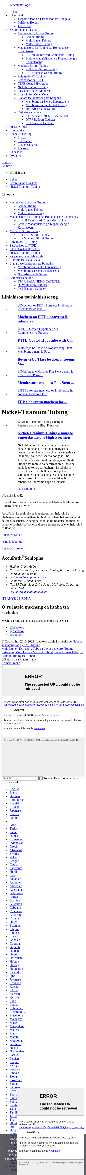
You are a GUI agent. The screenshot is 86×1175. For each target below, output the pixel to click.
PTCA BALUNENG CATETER (47, 116)
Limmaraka (17, 130)
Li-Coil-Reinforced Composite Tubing (50, 55)
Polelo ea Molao (12, 534)
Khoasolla (16, 152)
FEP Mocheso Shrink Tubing (44, 72)
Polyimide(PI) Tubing (31, 76)
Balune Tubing (35, 37)
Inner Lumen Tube (66, 652)
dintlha (32, 488)
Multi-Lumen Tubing (39, 44)
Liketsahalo (25, 141)
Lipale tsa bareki (28, 144)
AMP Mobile (31, 645)
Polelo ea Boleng (28, 22)
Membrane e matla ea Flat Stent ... (46, 383)
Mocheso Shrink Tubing (33, 65)
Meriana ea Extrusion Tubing (36, 33)
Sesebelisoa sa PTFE (31, 80)
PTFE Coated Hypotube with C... (45, 340)
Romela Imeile (11, 663)
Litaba (22, 137)
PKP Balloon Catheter (40, 123)
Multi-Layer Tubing (38, 40)
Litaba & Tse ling (21, 134)
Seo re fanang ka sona (23, 29)
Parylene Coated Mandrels (34, 90)
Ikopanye (15, 155)
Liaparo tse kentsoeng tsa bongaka (39, 98)
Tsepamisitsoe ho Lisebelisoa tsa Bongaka (44, 19)
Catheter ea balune (29, 112)
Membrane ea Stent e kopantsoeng (47, 101)
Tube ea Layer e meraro (48, 648)
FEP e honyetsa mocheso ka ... (42, 402)
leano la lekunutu (12, 541)
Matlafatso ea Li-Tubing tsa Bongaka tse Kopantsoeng (44, 216)
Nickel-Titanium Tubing (33, 87)
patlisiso (23, 488)
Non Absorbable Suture (40, 108)
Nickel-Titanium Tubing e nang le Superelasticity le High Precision (45, 435)
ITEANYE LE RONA (16, 598)
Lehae (13, 11)
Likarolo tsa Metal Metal (33, 94)
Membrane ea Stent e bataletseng (46, 105)
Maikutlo (23, 148)
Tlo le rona (24, 26)
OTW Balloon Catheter (40, 119)
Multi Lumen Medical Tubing (34, 652)
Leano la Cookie (12, 548)
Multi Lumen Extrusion (16, 648)
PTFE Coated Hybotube (33, 83)
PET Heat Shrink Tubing (41, 69)
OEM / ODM (18, 126)
